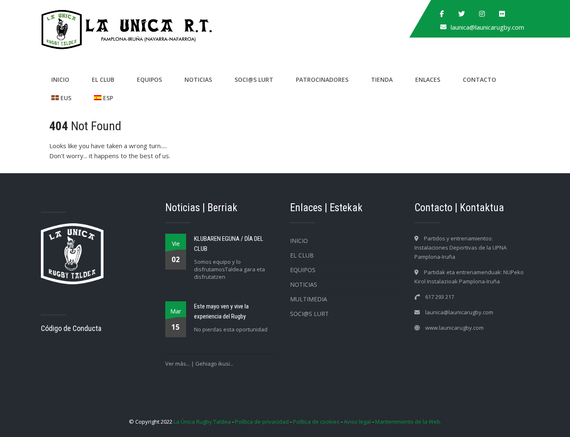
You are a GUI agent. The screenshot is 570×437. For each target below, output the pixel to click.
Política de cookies (316, 421)
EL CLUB (103, 79)
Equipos (149, 79)
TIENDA (382, 79)
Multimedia (308, 299)
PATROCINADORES (322, 79)
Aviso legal (357, 421)
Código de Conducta (71, 328)
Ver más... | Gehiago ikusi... (199, 363)
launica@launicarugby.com (487, 27)
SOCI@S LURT (254, 79)
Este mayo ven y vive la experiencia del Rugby (221, 311)
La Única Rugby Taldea (202, 421)
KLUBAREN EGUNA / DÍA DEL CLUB (228, 244)
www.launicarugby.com (454, 327)
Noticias (303, 284)
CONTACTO (479, 79)
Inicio (60, 79)
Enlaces (427, 79)
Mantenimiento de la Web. (408, 421)
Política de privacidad (262, 421)
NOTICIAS (198, 79)
